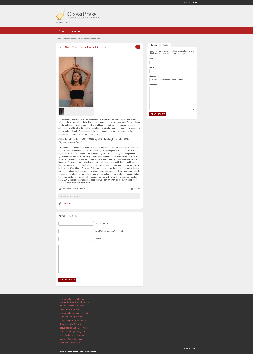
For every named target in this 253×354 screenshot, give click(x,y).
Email (151, 68)
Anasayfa (63, 31)
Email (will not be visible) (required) (109, 231)
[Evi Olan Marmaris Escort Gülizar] (76, 82)
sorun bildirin (66, 203)
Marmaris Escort (69, 39)
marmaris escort (189, 348)
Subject (152, 76)
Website (98, 239)
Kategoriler (76, 31)
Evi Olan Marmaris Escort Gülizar (83, 47)
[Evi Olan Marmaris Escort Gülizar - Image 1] (62, 112)
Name (151, 59)
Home (59, 39)
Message (153, 85)
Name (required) (101, 223)
